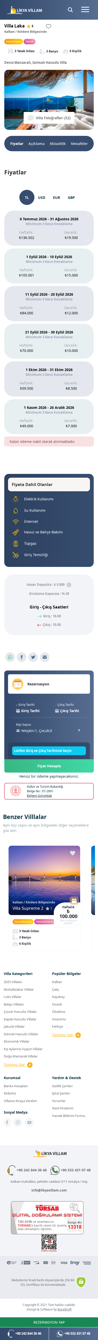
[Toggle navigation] (85, 10)
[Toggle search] (70, 10)
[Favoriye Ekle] (72, 853)
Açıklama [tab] (36, 143)
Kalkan (57, 982)
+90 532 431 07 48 (75, 1170)
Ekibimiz (10, 1093)
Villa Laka (14, 26)
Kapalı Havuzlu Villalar (20, 1019)
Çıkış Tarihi (65, 705)
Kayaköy (58, 996)
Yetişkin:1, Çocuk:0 (36, 730)
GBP (71, 197)
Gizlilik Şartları (62, 1086)
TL (27, 197)
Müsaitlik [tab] (58, 143)
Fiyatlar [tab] (16, 143)
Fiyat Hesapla (49, 766)
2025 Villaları (13, 982)
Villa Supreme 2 (28, 908)
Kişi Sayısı (23, 724)
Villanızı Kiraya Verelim (20, 1101)
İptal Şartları (61, 1093)
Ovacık (57, 1004)
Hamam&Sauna (44, 921)
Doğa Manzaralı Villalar (21, 1056)
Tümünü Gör (15, 1064)
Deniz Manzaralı (23, 921)
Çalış (55, 989)
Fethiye (57, 1026)
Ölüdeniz (58, 1011)
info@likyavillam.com (49, 1190)
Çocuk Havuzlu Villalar (20, 1011)
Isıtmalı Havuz (13, 41)
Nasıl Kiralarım (62, 1108)
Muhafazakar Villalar (19, 989)
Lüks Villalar (12, 996)
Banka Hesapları (16, 1086)
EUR (56, 197)
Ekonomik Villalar (16, 1041)
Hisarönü (59, 1019)
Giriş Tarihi (26, 705)
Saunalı (29, 41)
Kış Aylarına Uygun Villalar (23, 1049)
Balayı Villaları (14, 1004)
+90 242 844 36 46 (31, 1170)
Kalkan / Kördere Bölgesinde (25, 31)
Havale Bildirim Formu (68, 1115)
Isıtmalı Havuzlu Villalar (21, 1034)
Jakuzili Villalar (14, 1026)
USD (41, 197)
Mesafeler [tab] (79, 143)
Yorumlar (59, 1101)
